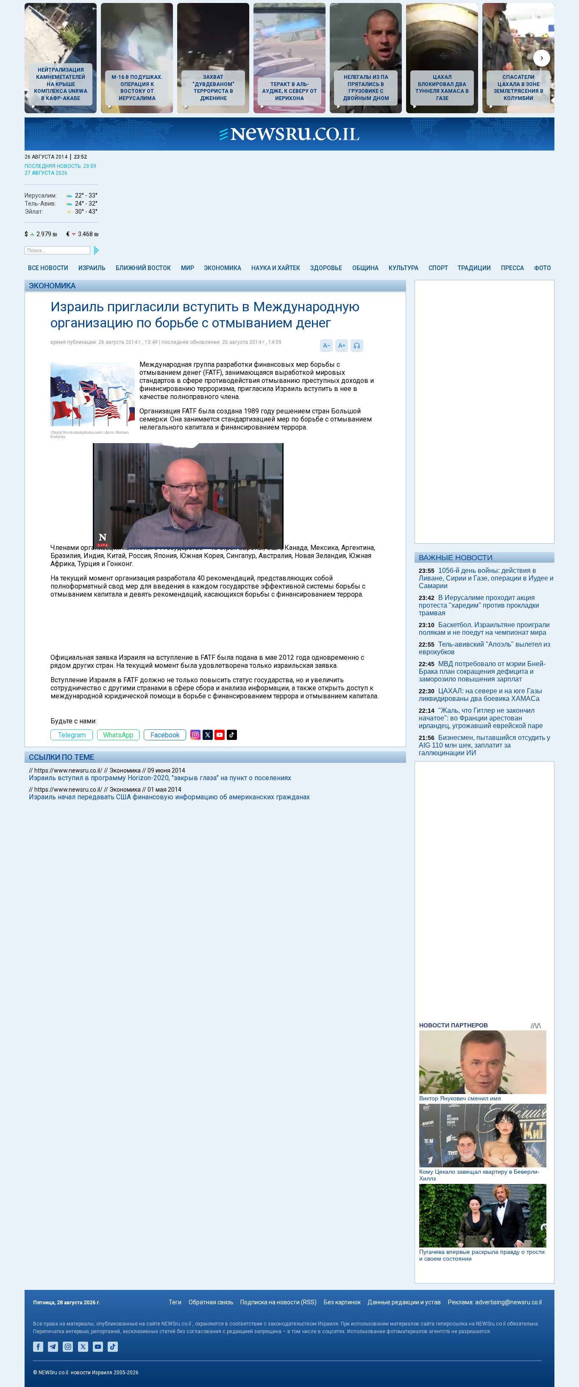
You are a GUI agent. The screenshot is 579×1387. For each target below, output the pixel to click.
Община (365, 268)
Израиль (92, 268)
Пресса (512, 268)
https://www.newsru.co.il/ (68, 770)
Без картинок (342, 1302)
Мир (187, 268)
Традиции (474, 268)
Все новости (48, 268)
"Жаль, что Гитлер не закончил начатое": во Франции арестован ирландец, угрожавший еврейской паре (481, 718)
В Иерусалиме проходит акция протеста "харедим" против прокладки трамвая (479, 605)
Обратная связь (211, 1302)
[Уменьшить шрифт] (326, 345)
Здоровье (326, 268)
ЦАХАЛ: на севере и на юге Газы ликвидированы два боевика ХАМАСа (480, 694)
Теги (175, 1302)
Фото (542, 268)
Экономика (222, 268)
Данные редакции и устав (404, 1302)
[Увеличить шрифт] (341, 345)
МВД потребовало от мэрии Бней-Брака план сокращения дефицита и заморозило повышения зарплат (482, 671)
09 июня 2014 (166, 770)
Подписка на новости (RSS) (278, 1302)
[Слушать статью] (365, 345)
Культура (403, 268)
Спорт (438, 268)
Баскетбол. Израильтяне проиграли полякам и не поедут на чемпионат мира (484, 628)
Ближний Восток (143, 268)
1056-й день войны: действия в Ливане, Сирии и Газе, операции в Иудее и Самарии (486, 578)
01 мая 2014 (164, 789)
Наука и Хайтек (275, 268)
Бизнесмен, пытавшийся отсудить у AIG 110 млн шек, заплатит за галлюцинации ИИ (484, 745)
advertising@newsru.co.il (508, 1302)
